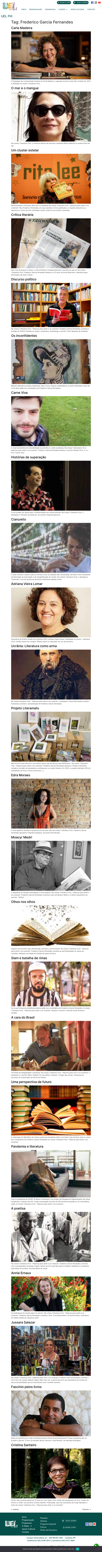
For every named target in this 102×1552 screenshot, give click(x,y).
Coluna (43, 1527)
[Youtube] (99, 2)
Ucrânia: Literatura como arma (34, 646)
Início (24, 9)
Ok (77, 1549)
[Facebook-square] (92, 2)
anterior (15, 1509)
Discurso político (23, 279)
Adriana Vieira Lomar (27, 584)
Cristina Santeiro (23, 1445)
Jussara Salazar (23, 1322)
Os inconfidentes (24, 336)
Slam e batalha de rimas (29, 958)
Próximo (87, 1509)
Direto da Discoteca (48, 1530)
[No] (99, 1549)
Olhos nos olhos (23, 902)
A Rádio (61, 9)
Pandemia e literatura (27, 1146)
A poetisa (18, 1208)
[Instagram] (95, 2)
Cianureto (18, 519)
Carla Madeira (21, 28)
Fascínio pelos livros (26, 1387)
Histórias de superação (28, 457)
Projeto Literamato (25, 708)
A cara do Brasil (23, 1017)
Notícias (43, 1521)
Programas (50, 9)
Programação (35, 9)
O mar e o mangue (25, 88)
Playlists (44, 1518)
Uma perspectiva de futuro (31, 1082)
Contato (91, 9)
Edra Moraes (20, 775)
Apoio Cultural (77, 9)
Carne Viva (19, 393)
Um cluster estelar (25, 150)
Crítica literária (22, 215)
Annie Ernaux (21, 1273)
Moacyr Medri (21, 837)
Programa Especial (48, 1524)
